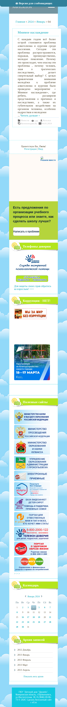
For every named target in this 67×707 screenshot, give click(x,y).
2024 (31, 21)
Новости (25, 120)
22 (17, 622)
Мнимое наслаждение (33, 32)
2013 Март (22, 665)
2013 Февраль (24, 660)
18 (34, 617)
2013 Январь (23, 655)
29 (17, 627)
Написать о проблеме (26, 231)
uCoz (34, 702)
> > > (17, 573)
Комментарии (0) (29, 123)
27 (45, 622)
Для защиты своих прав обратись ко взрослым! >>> (32, 287)
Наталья (47, 120)
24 (28, 622)
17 (28, 617)
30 (23, 627)
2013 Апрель (23, 670)
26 (39, 622)
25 (34, 622)
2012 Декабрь (24, 650)
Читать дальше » (30, 115)
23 (23, 622)
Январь (40, 21)
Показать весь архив (33, 676)
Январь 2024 (33, 597)
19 (39, 617)
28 (50, 622)
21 (50, 617)
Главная (20, 21)
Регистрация (30, 149)
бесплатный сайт (43, 700)
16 (23, 617)
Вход (40, 149)
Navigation (22, 7)
